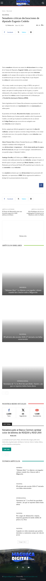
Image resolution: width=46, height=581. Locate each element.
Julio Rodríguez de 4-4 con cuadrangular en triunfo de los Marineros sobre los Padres (35, 213)
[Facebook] (17, 567)
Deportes (22, 287)
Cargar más (22, 542)
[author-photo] (6, 435)
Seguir (23, 409)
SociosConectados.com (30, 576)
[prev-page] (3, 393)
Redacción (11, 25)
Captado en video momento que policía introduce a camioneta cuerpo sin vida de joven (30, 533)
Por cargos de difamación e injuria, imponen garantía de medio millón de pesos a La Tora (28, 517)
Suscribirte (37, 409)
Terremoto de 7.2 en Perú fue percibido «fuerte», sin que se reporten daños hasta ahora (30, 502)
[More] (31, 32)
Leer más (7, 449)
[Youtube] (29, 567)
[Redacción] (4, 25)
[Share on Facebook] (41, 187)
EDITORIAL (7, 424)
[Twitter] (23, 567)
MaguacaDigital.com (9, 576)
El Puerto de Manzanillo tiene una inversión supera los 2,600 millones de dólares (12, 213)
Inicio (3, 11)
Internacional (22, 381)
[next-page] (7, 393)
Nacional (9, 11)
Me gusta (9, 409)
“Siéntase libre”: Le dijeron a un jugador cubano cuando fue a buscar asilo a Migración (29, 472)
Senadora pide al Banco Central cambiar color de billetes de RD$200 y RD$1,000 (22, 431)
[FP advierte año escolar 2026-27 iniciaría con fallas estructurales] (23, 319)
